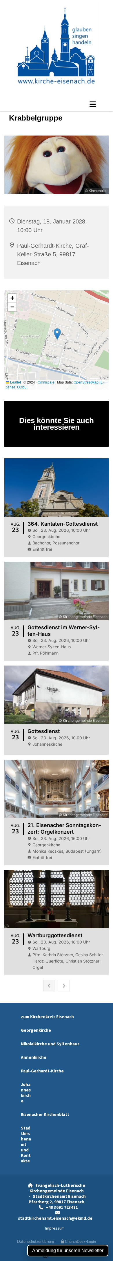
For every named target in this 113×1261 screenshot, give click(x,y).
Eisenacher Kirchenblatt (45, 1114)
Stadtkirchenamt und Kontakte (26, 1144)
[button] (56, 104)
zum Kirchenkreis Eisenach (47, 1016)
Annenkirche (33, 1057)
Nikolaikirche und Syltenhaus (50, 1043)
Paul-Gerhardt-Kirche (42, 1071)
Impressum (55, 1228)
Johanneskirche (26, 1093)
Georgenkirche (36, 1030)
